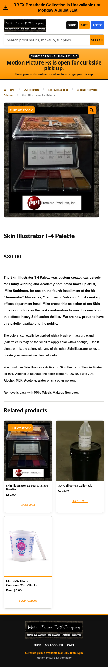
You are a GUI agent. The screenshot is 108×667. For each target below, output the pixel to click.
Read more (28, 505)
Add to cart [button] (80, 501)
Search (97, 40)
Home (11, 89)
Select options (28, 601)
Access (97, 25)
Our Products (31, 89)
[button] (92, 110)
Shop (72, 25)
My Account (54, 645)
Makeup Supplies (58, 89)
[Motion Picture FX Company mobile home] (25, 25)
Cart (84, 25)
